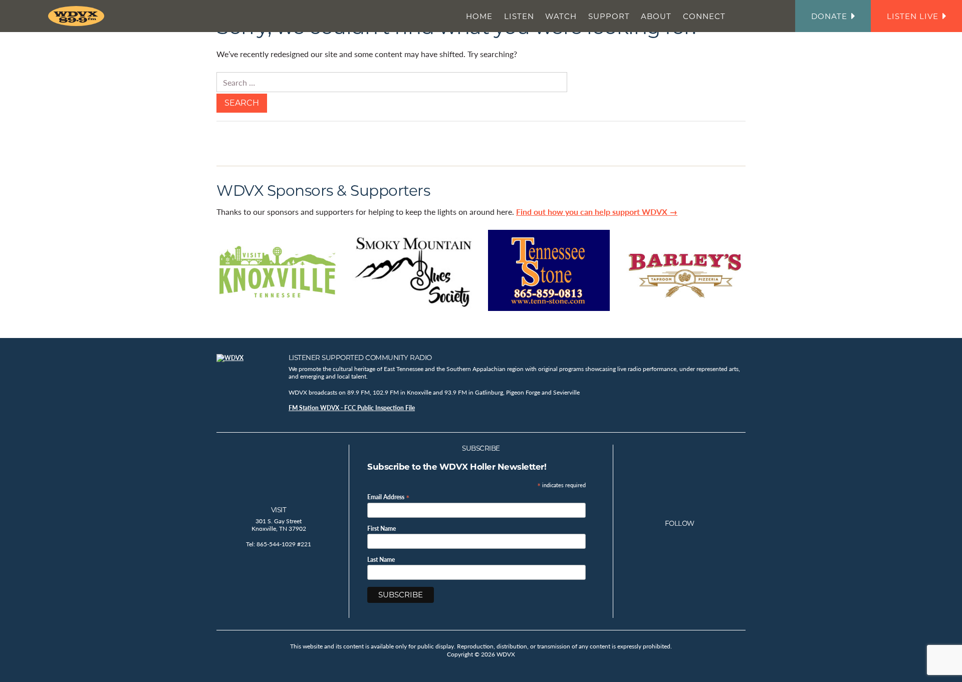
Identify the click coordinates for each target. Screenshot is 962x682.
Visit (279, 510)
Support (609, 16)
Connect (704, 16)
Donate (829, 16)
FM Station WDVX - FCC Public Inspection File (352, 408)
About (656, 16)
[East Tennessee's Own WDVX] (78, 16)
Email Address (388, 496)
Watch (561, 16)
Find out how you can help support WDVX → (596, 211)
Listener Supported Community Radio (360, 358)
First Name (381, 529)
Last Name (381, 560)
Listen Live (912, 16)
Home (479, 16)
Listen (519, 16)
